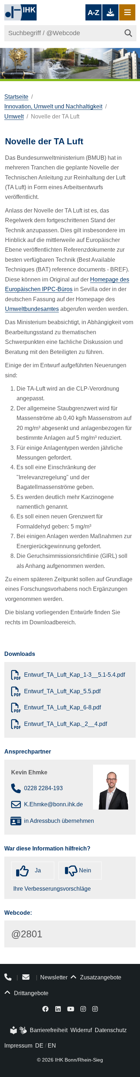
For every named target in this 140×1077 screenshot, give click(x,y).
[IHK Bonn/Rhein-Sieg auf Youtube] (71, 1009)
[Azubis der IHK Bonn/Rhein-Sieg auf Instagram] (95, 1009)
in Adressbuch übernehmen (59, 821)
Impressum (18, 1046)
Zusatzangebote (100, 977)
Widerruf (81, 1030)
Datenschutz (111, 1030)
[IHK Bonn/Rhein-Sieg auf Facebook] (45, 1009)
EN (52, 1046)
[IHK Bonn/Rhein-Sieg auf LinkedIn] (58, 1009)
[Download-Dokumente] (110, 12)
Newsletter (53, 977)
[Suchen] (128, 33)
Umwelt (14, 116)
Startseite (16, 97)
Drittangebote (30, 993)
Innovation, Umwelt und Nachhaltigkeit (53, 106)
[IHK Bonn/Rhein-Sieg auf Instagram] (83, 1009)
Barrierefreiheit (48, 1030)
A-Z (93, 12)
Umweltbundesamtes (32, 309)
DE (39, 1046)
